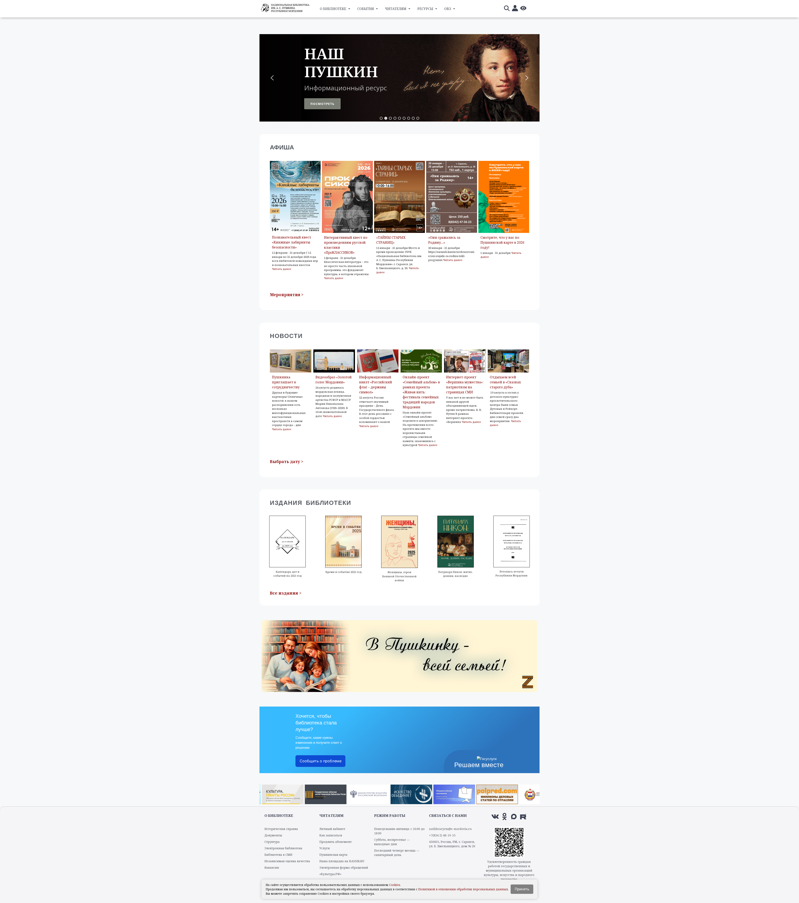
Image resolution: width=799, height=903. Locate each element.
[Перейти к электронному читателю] (515, 9)
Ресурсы (425, 8)
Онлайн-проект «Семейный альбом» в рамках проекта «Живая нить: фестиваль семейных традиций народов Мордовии (421, 392)
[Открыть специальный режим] (523, 9)
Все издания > (285, 593)
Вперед (534, 793)
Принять (522, 889)
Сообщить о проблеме (320, 761)
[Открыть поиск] (507, 9)
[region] (399, 78)
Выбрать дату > (286, 461)
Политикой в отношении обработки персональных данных (463, 889)
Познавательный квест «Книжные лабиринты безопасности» (291, 242)
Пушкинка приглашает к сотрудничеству (286, 382)
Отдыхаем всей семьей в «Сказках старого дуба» (505, 382)
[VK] (495, 816)
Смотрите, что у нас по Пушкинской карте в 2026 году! (502, 242)
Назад (265, 793)
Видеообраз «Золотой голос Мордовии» (333, 379)
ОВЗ (447, 8)
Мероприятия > (287, 294)
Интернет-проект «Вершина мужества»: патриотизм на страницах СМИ (464, 384)
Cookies (394, 885)
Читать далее (281, 269)
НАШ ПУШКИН (341, 63)
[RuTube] (523, 816)
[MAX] (513, 816)
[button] (399, 78)
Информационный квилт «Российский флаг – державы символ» (375, 384)
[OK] (504, 816)
